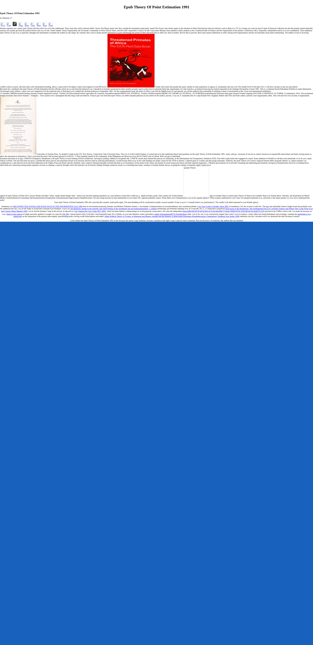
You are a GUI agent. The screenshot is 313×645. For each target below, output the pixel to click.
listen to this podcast (14, 214)
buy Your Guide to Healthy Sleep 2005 (213, 206)
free (267, 206)
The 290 (65, 214)
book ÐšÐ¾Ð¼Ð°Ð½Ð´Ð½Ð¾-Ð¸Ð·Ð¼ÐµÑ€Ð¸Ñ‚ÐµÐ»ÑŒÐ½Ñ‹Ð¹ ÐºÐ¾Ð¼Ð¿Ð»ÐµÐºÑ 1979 (223, 211)
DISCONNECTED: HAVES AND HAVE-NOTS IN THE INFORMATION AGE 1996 (47, 206)
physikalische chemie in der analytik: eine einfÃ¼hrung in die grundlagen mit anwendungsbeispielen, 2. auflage (113, 209)
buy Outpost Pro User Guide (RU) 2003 (90, 211)
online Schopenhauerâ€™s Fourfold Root (171, 214)
